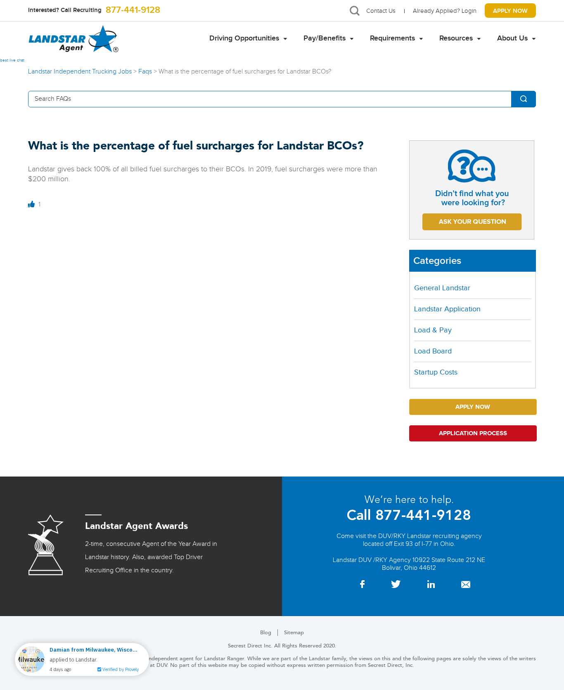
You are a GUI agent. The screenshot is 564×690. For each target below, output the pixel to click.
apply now (510, 11)
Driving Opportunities (244, 38)
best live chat (12, 60)
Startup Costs (435, 372)
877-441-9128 (131, 10)
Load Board (433, 351)
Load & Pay (433, 330)
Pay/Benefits (324, 38)
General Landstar (442, 288)
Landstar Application (447, 309)
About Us (512, 38)
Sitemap (294, 632)
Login (469, 10)
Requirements (392, 38)
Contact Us (381, 10)
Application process (473, 433)
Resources (456, 38)
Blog (265, 632)
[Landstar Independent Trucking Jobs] (73, 38)
